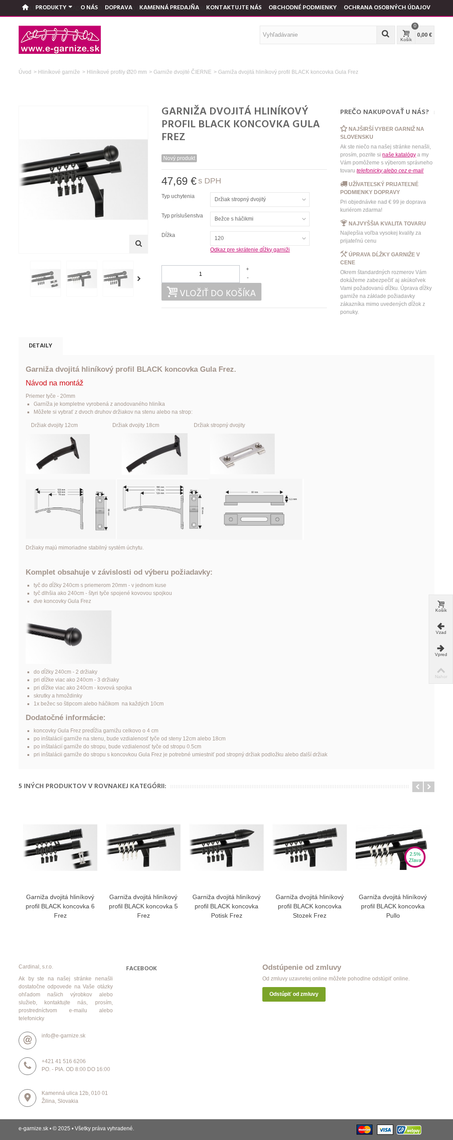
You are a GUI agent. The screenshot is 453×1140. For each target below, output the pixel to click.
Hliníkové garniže (59, 72)
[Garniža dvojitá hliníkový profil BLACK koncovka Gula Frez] (45, 278)
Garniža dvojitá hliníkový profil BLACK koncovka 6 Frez (60, 906)
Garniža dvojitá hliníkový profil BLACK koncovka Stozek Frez (310, 906)
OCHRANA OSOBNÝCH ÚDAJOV (387, 8)
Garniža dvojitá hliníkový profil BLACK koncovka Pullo (393, 906)
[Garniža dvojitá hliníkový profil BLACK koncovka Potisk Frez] (226, 847)
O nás (89, 8)
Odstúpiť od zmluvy (294, 994)
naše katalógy (399, 155)
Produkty (50, 8)
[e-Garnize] (60, 39)
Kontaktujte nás (233, 8)
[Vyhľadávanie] (385, 35)
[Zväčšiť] (138, 244)
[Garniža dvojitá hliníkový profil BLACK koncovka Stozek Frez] (310, 847)
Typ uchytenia (178, 196)
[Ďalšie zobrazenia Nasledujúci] (140, 279)
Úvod (25, 72)
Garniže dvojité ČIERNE (182, 72)
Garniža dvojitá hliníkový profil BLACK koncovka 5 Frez (143, 906)
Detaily (40, 346)
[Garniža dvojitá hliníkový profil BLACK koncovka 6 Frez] (60, 847)
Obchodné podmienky (303, 8)
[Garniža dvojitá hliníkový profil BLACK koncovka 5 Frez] (143, 847)
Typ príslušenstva (182, 216)
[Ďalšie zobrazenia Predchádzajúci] (23, 279)
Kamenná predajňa (169, 8)
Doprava (118, 8)
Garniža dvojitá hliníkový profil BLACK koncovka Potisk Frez (226, 906)
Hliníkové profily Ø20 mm (117, 72)
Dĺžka (169, 235)
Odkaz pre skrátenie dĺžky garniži (250, 250)
